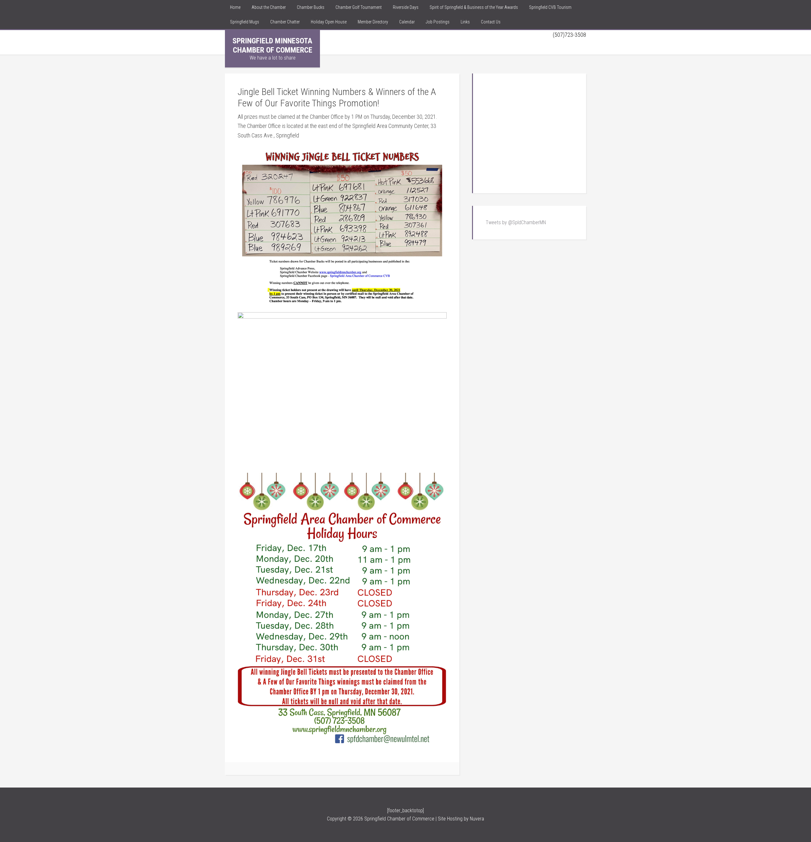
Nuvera (477, 819)
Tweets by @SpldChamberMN (516, 222)
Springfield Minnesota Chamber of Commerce (272, 45)
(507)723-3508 (569, 34)
